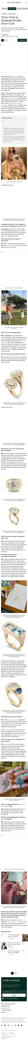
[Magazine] (14, 2)
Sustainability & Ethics (6, 1010)
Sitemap (3, 1032)
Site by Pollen (4, 1038)
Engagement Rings (5, 1006)
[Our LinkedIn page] (21, 1025)
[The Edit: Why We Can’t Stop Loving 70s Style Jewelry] (25, 953)
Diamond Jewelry (5, 1008)
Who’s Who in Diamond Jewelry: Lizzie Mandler (14, 951)
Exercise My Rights (4, 1034)
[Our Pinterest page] (18, 1025)
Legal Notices (12, 1033)
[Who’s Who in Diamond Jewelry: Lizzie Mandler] (4, 953)
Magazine (3, 1012)
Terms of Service (13, 998)
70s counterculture (11, 98)
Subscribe (14, 995)
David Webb (20, 734)
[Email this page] (2, 40)
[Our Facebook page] (1, 1025)
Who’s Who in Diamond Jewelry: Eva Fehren (14, 935)
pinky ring (10, 245)
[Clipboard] (6, 40)
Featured (4, 8)
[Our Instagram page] (8, 1025)
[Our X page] (11, 1025)
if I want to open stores (13, 921)
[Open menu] (26, 2)
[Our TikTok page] (15, 1025)
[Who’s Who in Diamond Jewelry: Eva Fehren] (4, 937)
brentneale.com (20, 404)
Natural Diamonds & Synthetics (8, 1003)
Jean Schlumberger (9, 729)
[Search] (2, 2)
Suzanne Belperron (12, 719)
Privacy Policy (4, 1033)
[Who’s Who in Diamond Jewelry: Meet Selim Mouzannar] (25, 937)
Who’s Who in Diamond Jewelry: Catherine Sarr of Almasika (14, 944)
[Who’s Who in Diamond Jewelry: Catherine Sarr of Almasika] (4, 945)
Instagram (16, 76)
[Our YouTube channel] (5, 1025)
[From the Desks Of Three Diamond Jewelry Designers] (25, 945)
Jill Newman (6, 34)
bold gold (15, 105)
